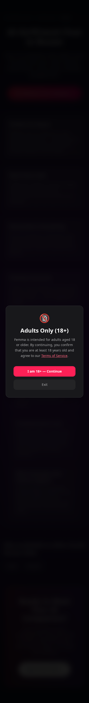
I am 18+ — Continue (45, 371)
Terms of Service (54, 355)
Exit (44, 384)
